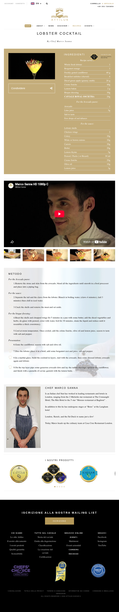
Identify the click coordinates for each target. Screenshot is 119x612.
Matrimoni (73, 541)
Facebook (102, 537)
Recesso (74, 554)
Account (9, 3)
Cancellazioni (14, 591)
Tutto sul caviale (45, 533)
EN (37, 3)
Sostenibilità (16, 553)
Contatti (20, 3)
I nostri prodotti (17, 545)
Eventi (73, 537)
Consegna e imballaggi (103, 591)
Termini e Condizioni (56, 591)
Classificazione (45, 545)
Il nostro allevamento (16, 541)
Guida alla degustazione (45, 541)
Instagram (102, 541)
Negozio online (74, 533)
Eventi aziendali (73, 545)
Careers (74, 550)
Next (112, 473)
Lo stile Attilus (17, 537)
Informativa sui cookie (78, 591)
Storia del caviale (45, 537)
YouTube (102, 545)
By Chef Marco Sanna (59, 41)
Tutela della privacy (34, 591)
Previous (7, 473)
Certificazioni (45, 556)
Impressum (60, 593)
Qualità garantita (16, 549)
